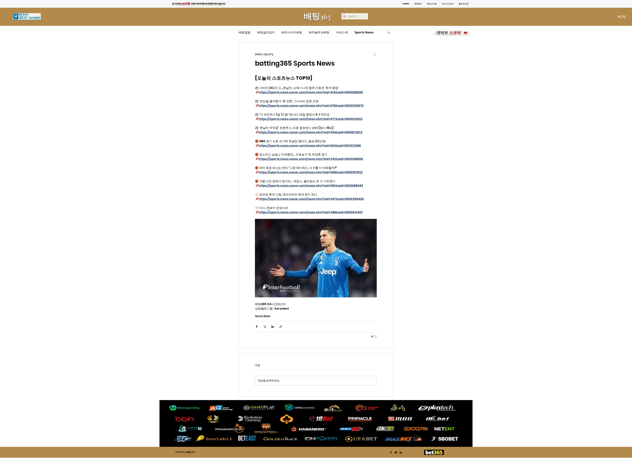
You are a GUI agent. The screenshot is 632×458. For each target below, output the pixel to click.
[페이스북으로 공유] (256, 326)
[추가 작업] (375, 54)
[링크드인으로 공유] (272, 326)
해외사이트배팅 (291, 32)
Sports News (364, 32)
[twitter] (395, 452)
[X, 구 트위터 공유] (264, 326)
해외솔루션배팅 (319, 32)
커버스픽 (342, 32)
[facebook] (391, 452)
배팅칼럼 (244, 32)
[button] (388, 32)
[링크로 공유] (280, 326)
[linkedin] (400, 452)
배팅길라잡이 (266, 32)
